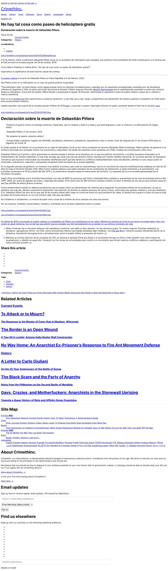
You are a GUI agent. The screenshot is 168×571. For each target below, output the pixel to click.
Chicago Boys (117, 231)
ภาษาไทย (87, 445)
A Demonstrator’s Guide (87, 418)
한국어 (47, 445)
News (61, 418)
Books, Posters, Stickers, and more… (23, 437)
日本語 (98, 442)
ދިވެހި (127, 445)
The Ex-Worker (13, 433)
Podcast (5, 430)
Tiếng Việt (113, 445)
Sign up (5, 509)
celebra (13, 78)
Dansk (73, 445)
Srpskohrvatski (30, 445)
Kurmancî (141, 445)
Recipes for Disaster (83, 428)
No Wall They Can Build (130, 428)
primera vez (19, 99)
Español (17, 442)
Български (107, 442)
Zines (8, 423)
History (18, 40)
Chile (8, 281)
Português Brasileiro (54, 442)
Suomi (91, 442)
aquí (67, 105)
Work (52, 428)
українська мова (100, 445)
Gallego (133, 445)
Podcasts (30, 14)
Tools (20, 14)
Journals (15, 423)
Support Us (6, 18)
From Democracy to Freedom (19, 428)
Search (47, 14)
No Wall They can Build (31, 433)
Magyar (152, 442)
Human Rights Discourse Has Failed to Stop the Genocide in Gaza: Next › (91, 292)
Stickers (31, 423)
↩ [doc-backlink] (105, 233)
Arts (8, 418)
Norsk (149, 445)
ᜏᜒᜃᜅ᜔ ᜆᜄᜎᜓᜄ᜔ (158, 445)
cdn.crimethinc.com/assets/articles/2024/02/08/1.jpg (25, 210)
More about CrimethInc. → (13, 472)
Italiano (24, 442)
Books (4, 14)
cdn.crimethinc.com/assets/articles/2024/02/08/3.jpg (26, 112)
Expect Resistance (64, 428)
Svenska (66, 445)
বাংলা (60, 445)
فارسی (9, 445)
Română (54, 445)
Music (45, 423)
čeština (137, 442)
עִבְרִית (79, 445)
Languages (58, 14)
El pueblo (5, 78)
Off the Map (147, 428)
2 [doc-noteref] (66, 159)
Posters (23, 423)
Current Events (22, 37)
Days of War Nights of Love (106, 428)
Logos (51, 423)
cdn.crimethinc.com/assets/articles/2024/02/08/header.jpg (28, 55)
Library (12, 14)
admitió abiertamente (103, 89)
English (9, 51)
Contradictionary (42, 428)
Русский (69, 442)
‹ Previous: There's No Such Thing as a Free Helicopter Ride (29, 292)
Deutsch (32, 442)
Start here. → (7, 481)
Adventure (15, 418)
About (68, 14)
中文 (114, 442)
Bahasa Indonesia (125, 442)
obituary (10, 284)
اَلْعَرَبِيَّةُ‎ (40, 445)
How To (54, 418)
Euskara (144, 442)
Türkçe (160, 442)
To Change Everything (65, 423)
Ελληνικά (83, 442)
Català (122, 445)
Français (41, 442)
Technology (69, 418)
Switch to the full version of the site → (19, 3)
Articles (4, 415)
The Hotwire (48, 433)
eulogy (9, 286)
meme (46, 87)
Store (39, 14)
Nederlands (17, 445)
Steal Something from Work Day (91, 423)
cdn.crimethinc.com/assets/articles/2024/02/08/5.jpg (26, 215)
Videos (39, 423)
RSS (11, 415)
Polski (76, 442)
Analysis (24, 418)
